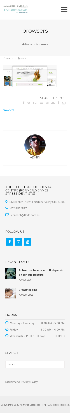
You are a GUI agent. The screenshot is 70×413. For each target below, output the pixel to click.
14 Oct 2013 (11, 58)
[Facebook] (9, 242)
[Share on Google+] (35, 103)
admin (23, 58)
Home (28, 44)
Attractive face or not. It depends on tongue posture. (41, 272)
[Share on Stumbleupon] (53, 103)
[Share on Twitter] (28, 103)
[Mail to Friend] (64, 103)
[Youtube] (27, 242)
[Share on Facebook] (23, 103)
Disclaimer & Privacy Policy (21, 382)
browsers (8, 110)
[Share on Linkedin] (41, 103)
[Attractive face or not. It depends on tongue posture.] (10, 273)
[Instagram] (18, 242)
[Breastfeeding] (10, 293)
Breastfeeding (28, 290)
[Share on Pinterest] (47, 103)
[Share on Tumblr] (58, 103)
